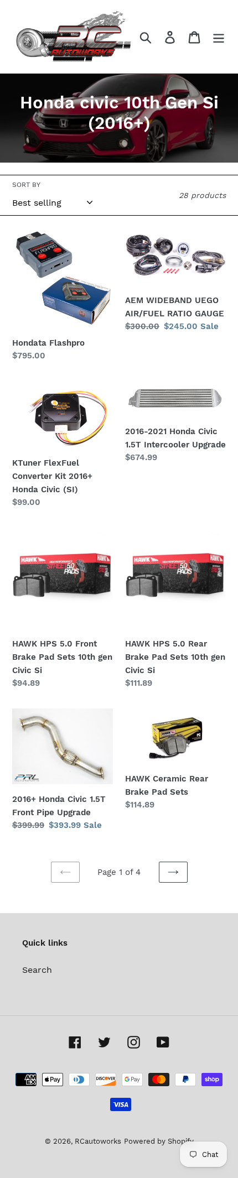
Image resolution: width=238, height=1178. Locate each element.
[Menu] (218, 36)
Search (37, 970)
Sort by (26, 185)
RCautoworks (98, 1141)
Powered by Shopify (159, 1141)
